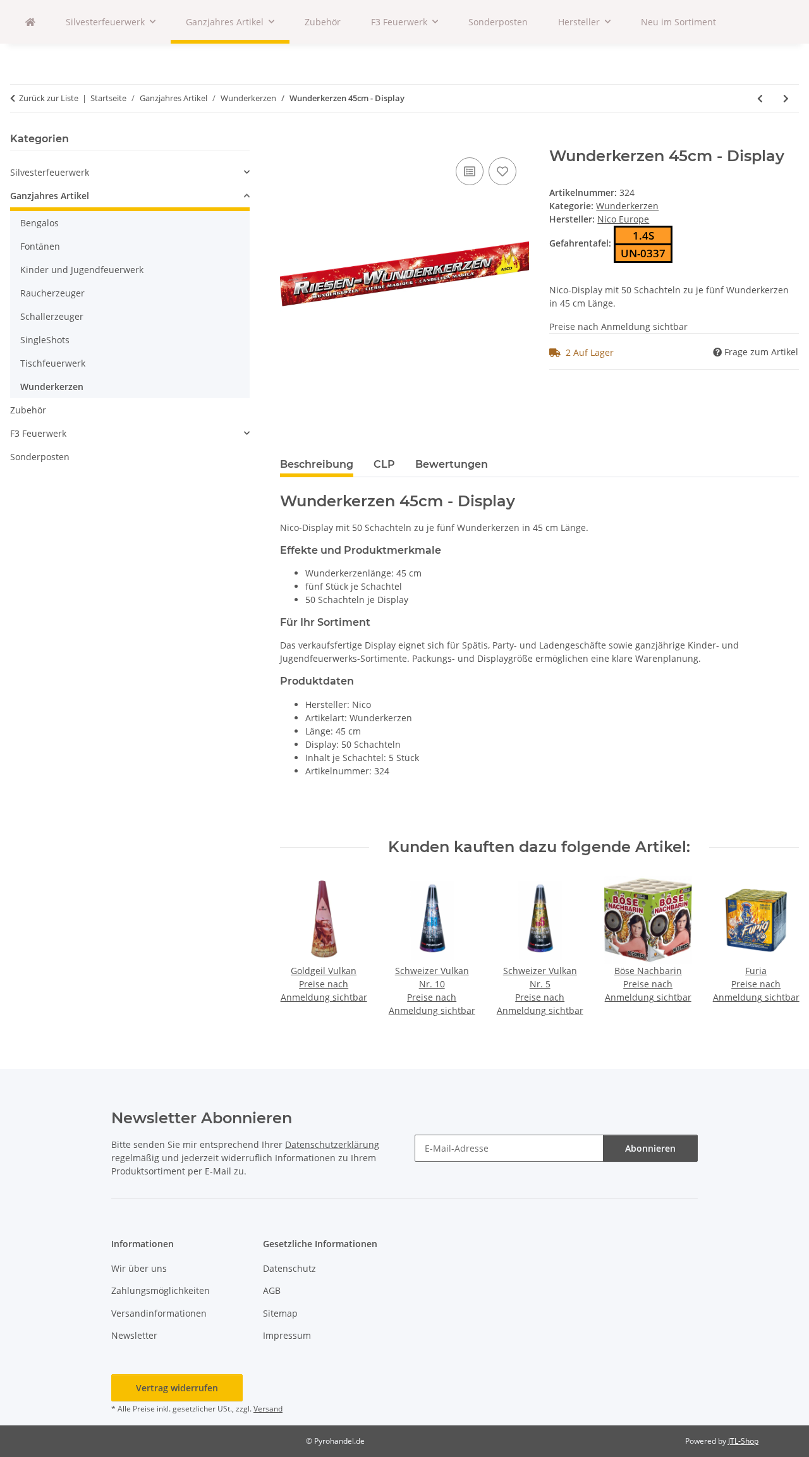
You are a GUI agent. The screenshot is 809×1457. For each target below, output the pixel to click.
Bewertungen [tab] (451, 464)
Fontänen (40, 246)
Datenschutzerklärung (332, 1144)
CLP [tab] (384, 464)
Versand (268, 1408)
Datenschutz (289, 1268)
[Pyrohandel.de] (30, 22)
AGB (272, 1290)
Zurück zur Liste (48, 98)
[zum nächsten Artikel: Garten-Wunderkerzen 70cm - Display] (786, 98)
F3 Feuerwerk (38, 433)
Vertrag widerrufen (177, 1388)
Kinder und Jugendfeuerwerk (81, 270)
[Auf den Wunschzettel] (502, 171)
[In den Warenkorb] (290, 140)
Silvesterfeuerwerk (49, 172)
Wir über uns (139, 1268)
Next (778, 947)
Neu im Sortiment (678, 22)
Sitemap (280, 1313)
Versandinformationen (159, 1313)
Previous (300, 947)
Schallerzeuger (51, 316)
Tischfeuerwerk (52, 363)
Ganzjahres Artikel (49, 196)
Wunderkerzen (627, 206)
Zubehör (28, 410)
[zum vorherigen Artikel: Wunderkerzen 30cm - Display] (760, 98)
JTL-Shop (743, 1441)
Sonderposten (40, 457)
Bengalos (39, 223)
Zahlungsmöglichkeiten (160, 1290)
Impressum (287, 1335)
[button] (130, 172)
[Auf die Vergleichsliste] (470, 171)
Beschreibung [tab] (316, 464)
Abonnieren (650, 1148)
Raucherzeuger (52, 293)
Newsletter (134, 1335)
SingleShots (45, 340)
